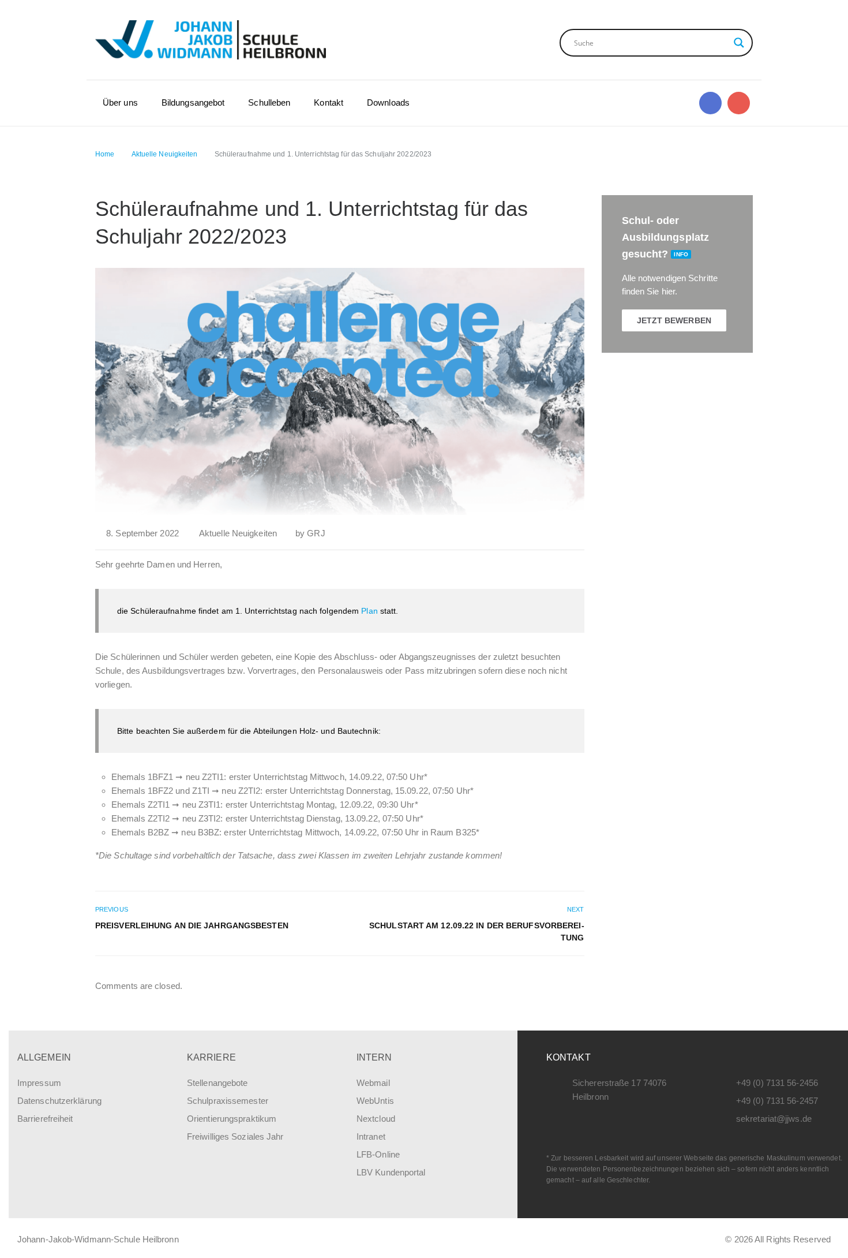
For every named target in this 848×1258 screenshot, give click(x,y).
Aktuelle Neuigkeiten (238, 533)
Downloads (388, 102)
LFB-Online (378, 1154)
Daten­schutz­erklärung (59, 1101)
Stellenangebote (217, 1083)
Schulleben (269, 102)
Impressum (39, 1083)
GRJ (316, 533)
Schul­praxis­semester (227, 1101)
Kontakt (328, 102)
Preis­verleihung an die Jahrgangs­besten (191, 925)
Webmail (373, 1083)
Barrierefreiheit (45, 1118)
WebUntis (375, 1101)
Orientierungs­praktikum (231, 1118)
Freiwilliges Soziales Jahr (235, 1136)
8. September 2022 (142, 533)
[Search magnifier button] (739, 43)
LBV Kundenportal (391, 1172)
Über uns (120, 102)
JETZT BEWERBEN (674, 320)
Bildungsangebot (193, 102)
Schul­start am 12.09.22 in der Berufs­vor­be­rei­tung (476, 931)
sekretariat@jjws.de (774, 1118)
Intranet (371, 1136)
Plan (369, 610)
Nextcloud (376, 1118)
